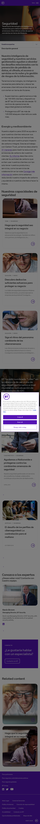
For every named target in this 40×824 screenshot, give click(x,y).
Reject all (20, 422)
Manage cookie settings (20, 427)
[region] (20, 412)
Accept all (20, 417)
